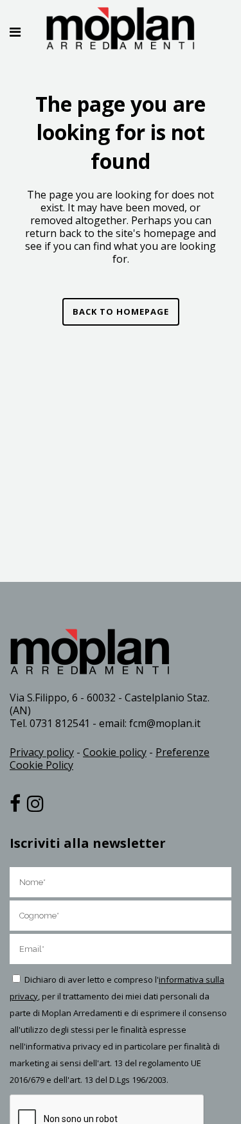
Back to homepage (121, 311)
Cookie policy (115, 752)
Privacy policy (42, 752)
